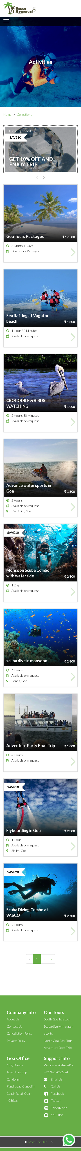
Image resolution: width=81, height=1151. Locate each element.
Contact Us (14, 1026)
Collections (24, 114)
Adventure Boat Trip (58, 1047)
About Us (13, 1019)
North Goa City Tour (58, 1040)
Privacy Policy (16, 1040)
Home (7, 114)
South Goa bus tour (57, 1019)
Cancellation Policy (19, 1033)
